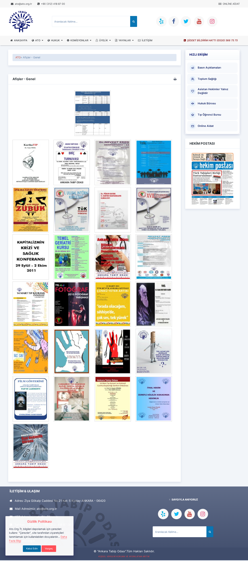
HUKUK (55, 40)
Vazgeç (49, 548)
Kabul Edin (32, 548)
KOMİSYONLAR (79, 40)
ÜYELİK (103, 40)
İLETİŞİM (147, 40)
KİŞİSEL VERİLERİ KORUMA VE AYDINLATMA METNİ (123, 556)
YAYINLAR (125, 40)
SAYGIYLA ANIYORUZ (184, 499)
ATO (37, 40)
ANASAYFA (20, 40)
